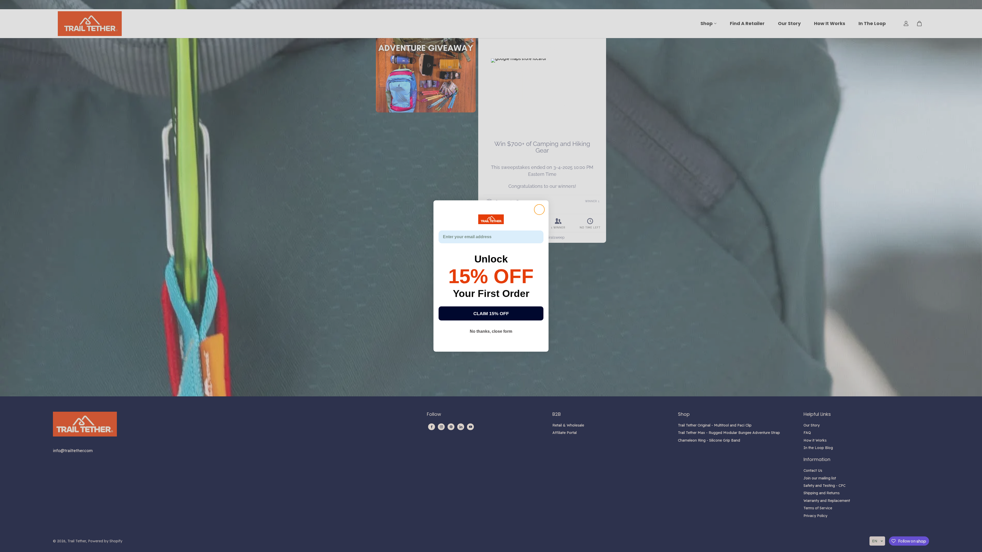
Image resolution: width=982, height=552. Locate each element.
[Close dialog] (539, 209)
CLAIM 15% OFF (491, 313)
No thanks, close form (491, 331)
